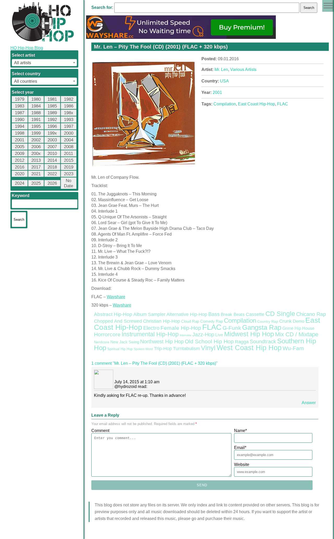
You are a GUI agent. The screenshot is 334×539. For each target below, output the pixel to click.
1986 (68, 106)
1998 (19, 133)
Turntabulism (186, 348)
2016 (19, 167)
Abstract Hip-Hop (113, 314)
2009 (19, 153)
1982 (68, 99)
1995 (36, 126)
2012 (19, 160)
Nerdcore (101, 342)
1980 (36, 99)
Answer (309, 402)
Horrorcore (107, 334)
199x (52, 133)
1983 (19, 106)
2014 (52, 160)
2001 (19, 139)
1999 (36, 133)
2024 (19, 183)
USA (224, 81)
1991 (36, 119)
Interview (185, 335)
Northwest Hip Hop (162, 341)
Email (240, 447)
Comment (100, 430)
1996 (52, 126)
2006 (36, 146)
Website (241, 464)
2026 (52, 183)
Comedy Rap (211, 321)
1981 (52, 99)
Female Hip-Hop (180, 328)
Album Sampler (149, 314)
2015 (68, 160)
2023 (68, 173)
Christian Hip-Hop (161, 321)
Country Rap (267, 321)
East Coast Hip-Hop (256, 104)
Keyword (20, 195)
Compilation (224, 104)
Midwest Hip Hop (249, 334)
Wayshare (116, 297)
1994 (19, 126)
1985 (52, 106)
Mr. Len (221, 69)
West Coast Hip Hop (249, 348)
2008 (68, 146)
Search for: (102, 7)
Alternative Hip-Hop (186, 314)
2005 (19, 146)
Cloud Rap (190, 321)
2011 (68, 153)
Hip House (304, 328)
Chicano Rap (311, 314)
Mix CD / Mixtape (296, 334)
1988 (36, 112)
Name (240, 430)
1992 (52, 119)
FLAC (282, 104)
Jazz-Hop (203, 334)
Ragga (242, 341)
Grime (288, 328)
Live (219, 334)
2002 (36, 139)
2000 (68, 133)
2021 (36, 173)
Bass (214, 314)
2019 (68, 167)
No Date (68, 183)
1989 (52, 112)
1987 (19, 112)
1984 (36, 106)
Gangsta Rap (261, 327)
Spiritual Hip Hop (120, 349)
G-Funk (232, 328)
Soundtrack (263, 341)
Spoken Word (143, 349)
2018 (52, 167)
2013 (36, 160)
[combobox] (44, 62)
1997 (68, 126)
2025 (36, 183)
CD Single (280, 313)
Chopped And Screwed (118, 321)
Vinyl (208, 347)
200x (36, 153)
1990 (19, 119)
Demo (298, 321)
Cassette (255, 314)
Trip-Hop (163, 348)
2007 (52, 146)
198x (68, 112)
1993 (68, 119)
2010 (52, 153)
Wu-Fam (293, 348)
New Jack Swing (124, 342)
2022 (52, 173)
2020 (19, 173)
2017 (36, 167)
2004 (68, 139)
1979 (19, 99)
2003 (52, 139)
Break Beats (233, 314)
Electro (151, 328)
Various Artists (243, 69)
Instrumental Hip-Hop (150, 334)
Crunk (285, 321)
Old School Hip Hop (209, 341)
